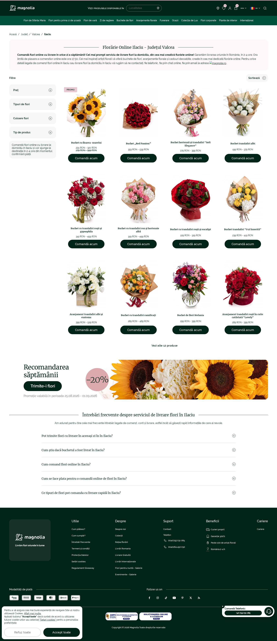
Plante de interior (228, 20)
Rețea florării (121, 542)
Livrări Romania (122, 548)
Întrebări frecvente (81, 542)
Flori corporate (208, 20)
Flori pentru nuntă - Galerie (128, 568)
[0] (224, 8)
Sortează (254, 78)
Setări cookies (79, 561)
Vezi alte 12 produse (165, 345)
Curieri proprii (217, 529)
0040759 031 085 (176, 540)
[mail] (217, 63)
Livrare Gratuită (122, 555)
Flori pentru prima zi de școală (65, 20)
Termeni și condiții (81, 548)
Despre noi (120, 529)
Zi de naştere (107, 20)
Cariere (260, 529)
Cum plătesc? (78, 529)
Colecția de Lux (189, 20)
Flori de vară (90, 20)
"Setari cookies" (48, 619)
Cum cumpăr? (78, 535)
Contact (167, 529)
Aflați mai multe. (32, 613)
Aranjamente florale (146, 20)
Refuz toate (22, 632)
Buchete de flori (125, 20)
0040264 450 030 (176, 547)
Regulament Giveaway (83, 568)
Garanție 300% (218, 536)
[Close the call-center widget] (223, 606)
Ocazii (175, 20)
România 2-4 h (218, 549)
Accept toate (61, 632)
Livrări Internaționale (125, 561)
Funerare (164, 20)
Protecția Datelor (80, 555)
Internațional (246, 20)
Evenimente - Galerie (125, 574)
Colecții (119, 535)
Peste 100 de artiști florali (223, 543)
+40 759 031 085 (243, 613)
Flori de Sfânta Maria (35, 20)
